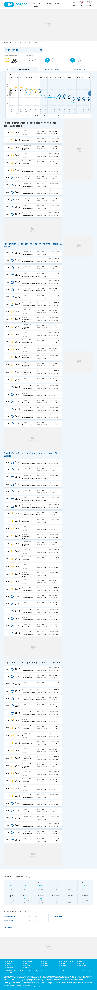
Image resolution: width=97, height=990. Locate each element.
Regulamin (66, 971)
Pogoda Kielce (7, 963)
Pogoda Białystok (8, 961)
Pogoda (21, 4)
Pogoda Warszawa (81, 965)
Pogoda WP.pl (7, 42)
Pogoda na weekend (79, 69)
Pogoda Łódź (61, 963)
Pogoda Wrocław (8, 967)
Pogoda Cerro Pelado (56, 916)
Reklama (22, 971)
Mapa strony (76, 971)
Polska (33, 3)
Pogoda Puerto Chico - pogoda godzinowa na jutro (27, 244)
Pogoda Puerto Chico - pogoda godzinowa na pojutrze (28, 453)
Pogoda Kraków (26, 963)
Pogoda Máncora (32, 916)
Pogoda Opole (7, 965)
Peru (15, 42)
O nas (30, 971)
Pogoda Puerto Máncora (10, 920)
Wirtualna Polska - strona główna (9, 4)
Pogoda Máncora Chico (10, 916)
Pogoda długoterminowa (51, 69)
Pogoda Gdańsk (44, 961)
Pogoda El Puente (33, 920)
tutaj (39, 987)
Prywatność (39, 971)
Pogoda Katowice (80, 961)
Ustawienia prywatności (52, 971)
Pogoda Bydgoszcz (27, 961)
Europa (41, 3)
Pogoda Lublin (43, 963)
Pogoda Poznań (26, 965)
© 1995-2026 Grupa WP (10, 971)
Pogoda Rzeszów (44, 965)
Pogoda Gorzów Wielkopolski (65, 961)
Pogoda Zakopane (26, 967)
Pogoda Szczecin (62, 965)
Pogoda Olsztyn (80, 963)
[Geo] (41, 50)
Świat (49, 3)
